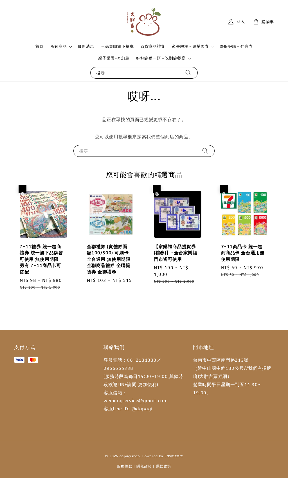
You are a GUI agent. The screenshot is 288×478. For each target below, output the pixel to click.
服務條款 (124, 466)
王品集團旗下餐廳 (117, 46)
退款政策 (163, 466)
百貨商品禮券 (153, 46)
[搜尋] (188, 72)
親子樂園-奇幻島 (113, 58)
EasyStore (174, 456)
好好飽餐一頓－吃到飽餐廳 (160, 58)
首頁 (39, 46)
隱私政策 (144, 466)
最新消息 (86, 46)
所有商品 (58, 46)
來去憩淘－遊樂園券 (190, 46)
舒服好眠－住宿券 (236, 46)
